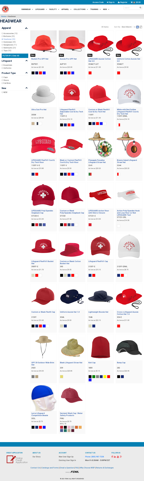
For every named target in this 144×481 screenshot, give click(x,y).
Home (3, 16)
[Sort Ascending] (137, 27)
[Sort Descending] (140, 27)
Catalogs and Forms (50, 468)
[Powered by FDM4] (72, 472)
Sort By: (117, 27)
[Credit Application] (17, 459)
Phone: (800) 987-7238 (94, 457)
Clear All (15, 56)
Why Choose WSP (87, 468)
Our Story (36, 457)
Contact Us (35, 468)
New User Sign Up (66, 457)
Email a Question (67, 468)
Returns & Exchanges (105, 468)
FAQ (77, 468)
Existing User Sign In (67, 460)
